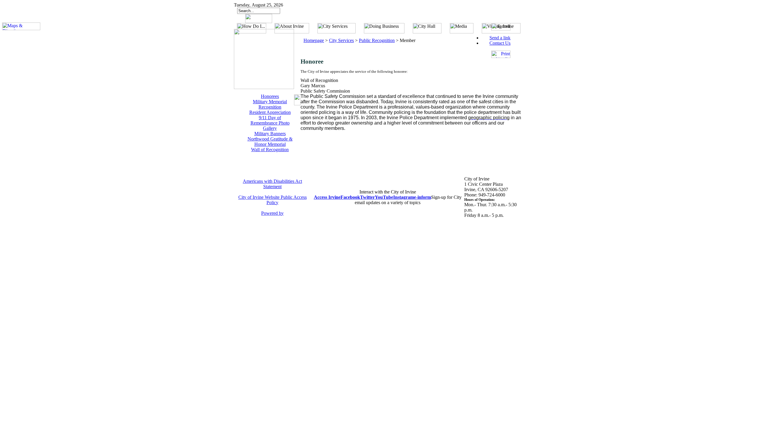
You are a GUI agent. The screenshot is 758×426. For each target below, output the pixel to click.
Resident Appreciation (270, 112)
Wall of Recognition (270, 149)
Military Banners (270, 133)
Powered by (272, 213)
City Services (341, 40)
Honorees (270, 96)
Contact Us (499, 43)
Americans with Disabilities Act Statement (272, 184)
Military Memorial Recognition (270, 104)
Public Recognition (377, 40)
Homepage (313, 40)
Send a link (499, 37)
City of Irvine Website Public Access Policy (272, 200)
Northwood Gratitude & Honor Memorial (270, 141)
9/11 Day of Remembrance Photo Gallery (270, 123)
